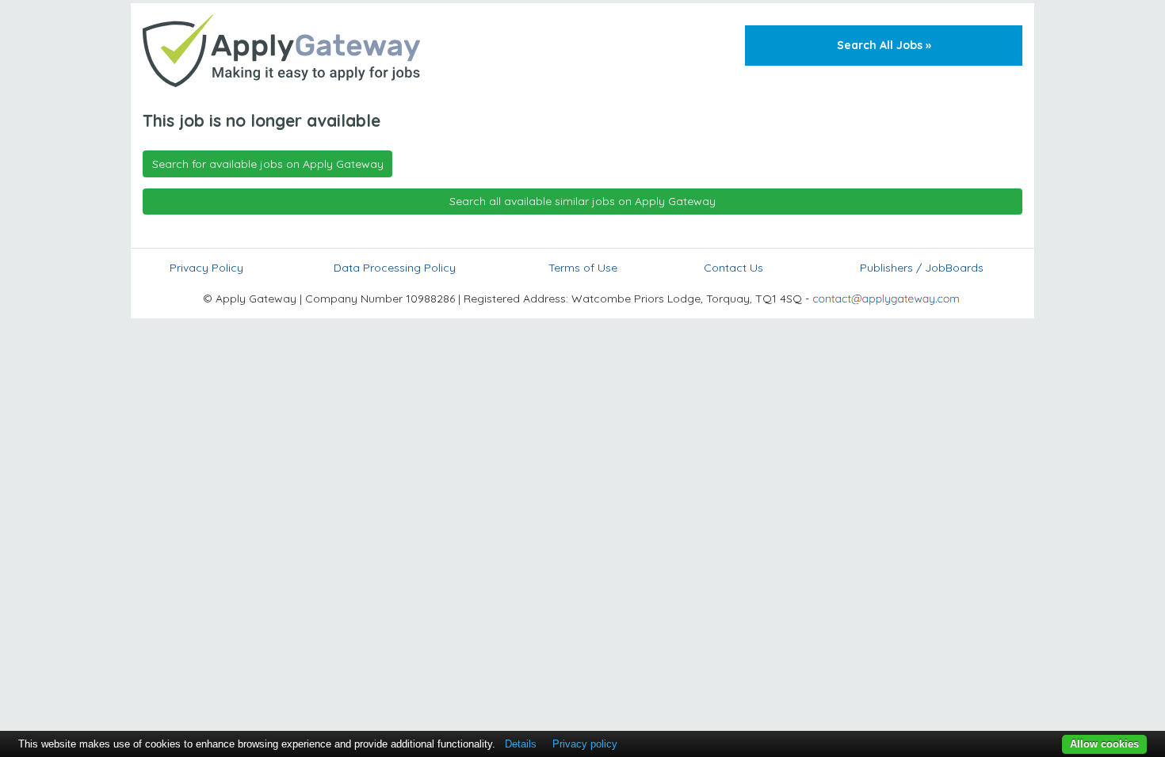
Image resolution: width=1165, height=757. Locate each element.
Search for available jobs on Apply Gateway (268, 164)
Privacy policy (584, 744)
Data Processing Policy (395, 268)
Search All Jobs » (884, 45)
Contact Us (733, 268)
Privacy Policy (206, 268)
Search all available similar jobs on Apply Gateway (582, 201)
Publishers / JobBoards (922, 268)
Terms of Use (582, 268)
